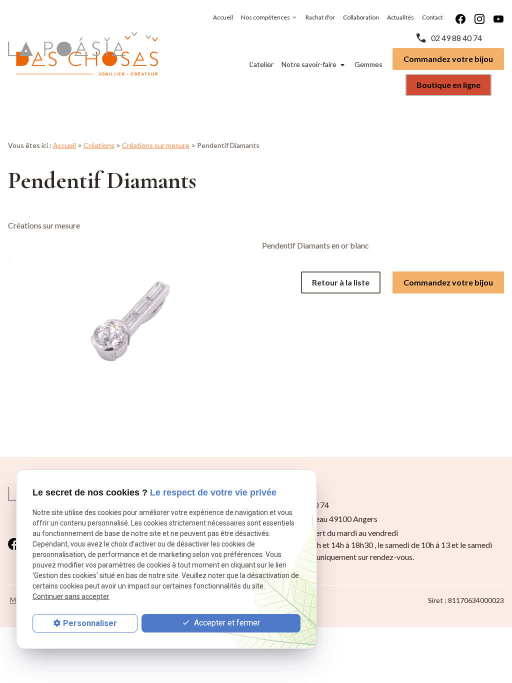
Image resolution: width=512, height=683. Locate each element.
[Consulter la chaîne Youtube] (499, 18)
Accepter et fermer (226, 623)
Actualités (400, 17)
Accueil (223, 17)
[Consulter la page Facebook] (461, 18)
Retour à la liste (341, 282)
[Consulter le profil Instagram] (479, 18)
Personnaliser (90, 623)
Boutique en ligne (448, 85)
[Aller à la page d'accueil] (83, 54)
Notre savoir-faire (309, 64)
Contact (432, 17)
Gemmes (368, 64)
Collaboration (361, 17)
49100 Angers (328, 519)
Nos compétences (265, 17)
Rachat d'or (320, 17)
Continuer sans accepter (71, 596)
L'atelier (262, 64)
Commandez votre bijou (448, 59)
